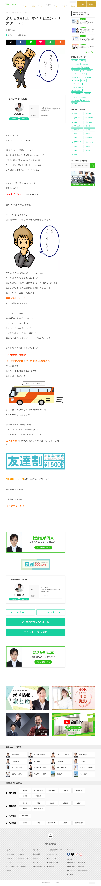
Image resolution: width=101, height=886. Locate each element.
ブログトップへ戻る (36, 632)
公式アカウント (71, 850)
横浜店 (25, 808)
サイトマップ (52, 858)
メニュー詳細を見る (43, 547)
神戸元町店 (79, 790)
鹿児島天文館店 (79, 823)
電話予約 (91, 4)
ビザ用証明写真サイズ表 (55, 850)
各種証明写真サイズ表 (39, 866)
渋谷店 (25, 803)
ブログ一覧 (24, 118)
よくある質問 (22, 866)
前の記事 (20, 612)
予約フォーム (15, 506)
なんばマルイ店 (38, 790)
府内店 (65, 823)
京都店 (25, 796)
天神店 (25, 823)
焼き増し (9, 870)
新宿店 (38, 803)
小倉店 (38, 823)
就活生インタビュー (23, 858)
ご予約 (9, 862)
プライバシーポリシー (55, 854)
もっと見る (89, 52)
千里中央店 (38, 796)
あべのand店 (51, 790)
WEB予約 (82, 4)
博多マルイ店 (51, 823)
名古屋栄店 (25, 815)
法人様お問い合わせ (54, 862)
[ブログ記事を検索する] (92, 165)
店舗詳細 (14, 118)
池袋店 (78, 803)
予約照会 (51, 866)
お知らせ (20, 862)
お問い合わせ (10, 866)
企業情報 (69, 859)
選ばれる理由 (36, 854)
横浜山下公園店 (38, 808)
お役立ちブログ (22, 854)
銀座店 (52, 803)
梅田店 (25, 790)
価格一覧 (9, 858)
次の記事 (50, 612)
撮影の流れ (36, 850)
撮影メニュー (10, 850)
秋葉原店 (65, 803)
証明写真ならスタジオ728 (52, 883)
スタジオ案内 (10, 854)
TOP (50, 837)
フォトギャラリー (23, 850)
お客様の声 (36, 858)
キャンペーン (36, 862)
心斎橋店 (19, 114)
